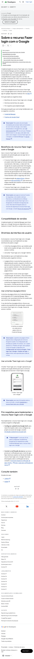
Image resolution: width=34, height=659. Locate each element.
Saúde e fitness (5, 542)
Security (4, 7)
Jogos (2, 537)
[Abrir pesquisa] (20, 2)
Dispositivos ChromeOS (7, 562)
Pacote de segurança (23, 209)
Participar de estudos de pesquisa (9, 620)
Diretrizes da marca (19, 647)
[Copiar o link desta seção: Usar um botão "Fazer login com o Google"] (2, 364)
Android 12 (4, 586)
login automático (16, 180)
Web (28, 94)
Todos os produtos (6, 641)
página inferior (20, 178)
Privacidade (4, 547)
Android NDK (4, 606)
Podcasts (3, 530)
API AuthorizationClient (16, 130)
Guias (10, 30)
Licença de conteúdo (18, 496)
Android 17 (4, 573)
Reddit (6, 482)
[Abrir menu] (2, 2)
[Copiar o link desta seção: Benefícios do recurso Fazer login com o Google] (15, 150)
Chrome (3, 633)
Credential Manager (10, 114)
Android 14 (4, 581)
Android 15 (4, 579)
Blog (2, 527)
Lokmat (6, 478)
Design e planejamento (17, 28)
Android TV (4, 567)
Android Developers (5, 28)
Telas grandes (4, 556)
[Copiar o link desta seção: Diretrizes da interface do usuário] (2, 236)
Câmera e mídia (5, 545)
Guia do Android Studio (7, 596)
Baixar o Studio (5, 603)
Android (3, 515)
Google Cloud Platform (7, 638)
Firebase (3, 636)
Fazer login (29, 2)
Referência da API (5, 601)
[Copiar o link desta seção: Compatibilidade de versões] (28, 219)
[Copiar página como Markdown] (8, 45)
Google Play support (6, 618)
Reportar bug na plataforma (8, 613)
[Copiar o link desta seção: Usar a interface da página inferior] (27, 291)
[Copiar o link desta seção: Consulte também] (19, 472)
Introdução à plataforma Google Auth (15, 432)
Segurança (4, 520)
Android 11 (4, 589)
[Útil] (8, 33)
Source (3, 522)
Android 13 (4, 584)
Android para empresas (7, 517)
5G (2, 550)
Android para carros (6, 564)
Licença (11, 647)
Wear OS (3, 559)
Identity (13, 7)
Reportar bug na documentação (9, 615)
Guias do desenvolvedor (7, 598)
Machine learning (5, 539)
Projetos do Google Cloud (11, 117)
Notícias (3, 525)
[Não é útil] (11, 33)
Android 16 (4, 576)
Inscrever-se (27, 651)
